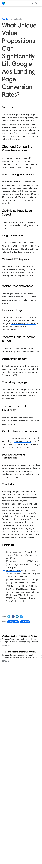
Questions (25, 622)
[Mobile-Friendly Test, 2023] (23, 324)
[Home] (12, 3)
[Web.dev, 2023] (13, 571)
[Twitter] (8, 616)
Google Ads (13, 622)
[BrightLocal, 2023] (23, 441)
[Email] (21, 616)
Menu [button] (37, 3)
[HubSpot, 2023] (9, 375)
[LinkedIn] (17, 616)
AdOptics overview (25, 538)
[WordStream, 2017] (15, 552)
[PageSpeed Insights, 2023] (23, 249)
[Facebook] (13, 616)
